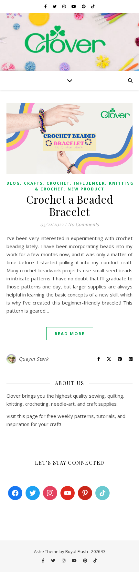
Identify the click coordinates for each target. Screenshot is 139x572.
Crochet (58, 183)
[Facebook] (15, 493)
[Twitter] (32, 493)
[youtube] (74, 6)
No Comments (83, 224)
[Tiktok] (102, 493)
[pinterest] (84, 6)
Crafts (33, 183)
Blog (13, 183)
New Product (86, 189)
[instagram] (64, 6)
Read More (70, 333)
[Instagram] (50, 493)
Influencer (89, 183)
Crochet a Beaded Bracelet (69, 205)
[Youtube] (67, 493)
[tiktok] (93, 6)
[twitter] (55, 6)
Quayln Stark (33, 359)
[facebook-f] (46, 6)
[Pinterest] (85, 493)
